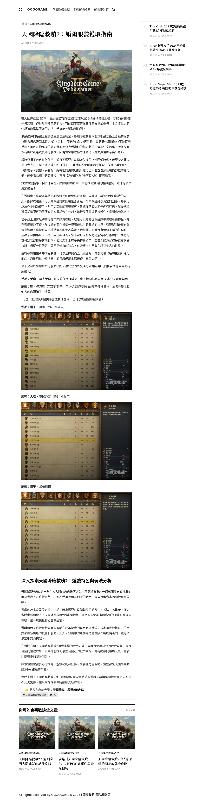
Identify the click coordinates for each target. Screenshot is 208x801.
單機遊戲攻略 (61, 9)
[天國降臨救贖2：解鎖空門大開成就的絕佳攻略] (37, 732)
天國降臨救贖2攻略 (40, 24)
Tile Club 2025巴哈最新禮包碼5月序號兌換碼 (168, 28)
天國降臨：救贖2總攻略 (68, 690)
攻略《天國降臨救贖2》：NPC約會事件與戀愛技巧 (76, 764)
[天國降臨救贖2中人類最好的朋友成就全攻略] (116, 732)
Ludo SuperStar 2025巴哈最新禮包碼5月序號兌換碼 (168, 86)
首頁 (24, 24)
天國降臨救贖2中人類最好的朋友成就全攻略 (115, 761)
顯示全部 (130, 710)
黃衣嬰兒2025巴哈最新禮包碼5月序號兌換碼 (168, 67)
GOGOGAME (37, 9)
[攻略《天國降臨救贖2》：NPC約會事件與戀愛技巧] (76, 732)
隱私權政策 (103, 795)
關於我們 (88, 795)
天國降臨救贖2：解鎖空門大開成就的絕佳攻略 (36, 761)
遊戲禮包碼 (101, 9)
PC (54, 695)
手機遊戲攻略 (82, 9)
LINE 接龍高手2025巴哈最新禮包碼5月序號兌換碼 (167, 47)
